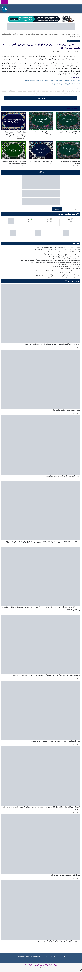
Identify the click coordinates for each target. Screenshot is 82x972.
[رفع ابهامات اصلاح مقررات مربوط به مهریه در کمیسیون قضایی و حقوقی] (41, 710)
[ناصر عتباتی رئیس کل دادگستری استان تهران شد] (41, 445)
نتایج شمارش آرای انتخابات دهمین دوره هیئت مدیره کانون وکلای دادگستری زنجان (58, 247)
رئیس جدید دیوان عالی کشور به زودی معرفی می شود (65, 266)
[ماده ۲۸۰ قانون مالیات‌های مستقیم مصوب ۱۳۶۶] (68, 150)
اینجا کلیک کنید (41, 968)
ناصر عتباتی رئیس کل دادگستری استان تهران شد (67, 272)
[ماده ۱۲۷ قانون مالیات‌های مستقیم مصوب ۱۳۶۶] (68, 121)
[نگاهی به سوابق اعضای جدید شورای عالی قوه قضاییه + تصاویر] (41, 910)
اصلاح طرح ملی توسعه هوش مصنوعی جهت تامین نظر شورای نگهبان (61, 254)
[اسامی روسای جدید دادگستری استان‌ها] (41, 379)
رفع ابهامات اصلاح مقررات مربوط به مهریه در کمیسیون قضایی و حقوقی (55, 741)
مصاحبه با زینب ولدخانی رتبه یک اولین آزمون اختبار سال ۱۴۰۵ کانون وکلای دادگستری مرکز (56, 249)
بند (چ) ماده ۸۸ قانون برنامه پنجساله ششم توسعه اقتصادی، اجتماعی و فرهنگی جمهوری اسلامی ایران (15, 134)
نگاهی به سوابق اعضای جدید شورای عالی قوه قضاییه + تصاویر (63, 251)
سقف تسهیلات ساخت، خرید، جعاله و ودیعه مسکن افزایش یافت (63, 277)
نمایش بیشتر (42, 98)
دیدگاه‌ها (41, 172)
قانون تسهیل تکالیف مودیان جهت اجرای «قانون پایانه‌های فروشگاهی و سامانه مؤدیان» (52, 80)
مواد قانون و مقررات (58, 34)
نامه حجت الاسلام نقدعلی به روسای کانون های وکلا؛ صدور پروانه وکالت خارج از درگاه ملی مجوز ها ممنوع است (50, 260)
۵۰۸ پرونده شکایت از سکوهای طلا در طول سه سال (66, 258)
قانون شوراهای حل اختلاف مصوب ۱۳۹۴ (41, 161)
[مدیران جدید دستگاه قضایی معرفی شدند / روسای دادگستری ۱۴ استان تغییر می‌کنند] (41, 313)
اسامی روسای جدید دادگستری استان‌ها (69, 264)
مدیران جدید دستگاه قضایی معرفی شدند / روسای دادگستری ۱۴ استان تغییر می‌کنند (58, 270)
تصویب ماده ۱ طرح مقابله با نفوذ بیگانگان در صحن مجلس (64, 256)
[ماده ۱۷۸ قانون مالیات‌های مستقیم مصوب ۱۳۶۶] (41, 121)
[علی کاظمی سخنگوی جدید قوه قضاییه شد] (41, 844)
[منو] (78, 9)
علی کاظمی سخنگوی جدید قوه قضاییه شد (69, 268)
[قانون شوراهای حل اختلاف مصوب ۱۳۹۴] (41, 150)
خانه (77, 34)
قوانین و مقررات (71, 34)
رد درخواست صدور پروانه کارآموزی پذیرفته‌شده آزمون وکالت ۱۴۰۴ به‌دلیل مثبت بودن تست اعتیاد (46, 675)
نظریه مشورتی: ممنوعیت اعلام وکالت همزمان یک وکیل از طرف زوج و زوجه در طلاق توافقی (55, 262)
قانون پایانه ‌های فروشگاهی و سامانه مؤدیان (66, 83)
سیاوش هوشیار (52, 956)
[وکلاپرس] (5, 9)
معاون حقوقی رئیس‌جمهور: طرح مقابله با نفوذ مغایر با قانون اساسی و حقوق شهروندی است (55, 275)
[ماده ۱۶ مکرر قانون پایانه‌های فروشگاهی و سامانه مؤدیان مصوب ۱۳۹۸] (14, 150)
